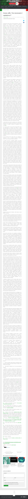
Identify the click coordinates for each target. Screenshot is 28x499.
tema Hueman (10, 497)
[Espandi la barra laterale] (1, 10)
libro (5, 27)
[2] (11, 38)
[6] (3, 422)
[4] (7, 56)
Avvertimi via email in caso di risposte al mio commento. (11, 482)
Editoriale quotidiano (10, 6)
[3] (3, 409)
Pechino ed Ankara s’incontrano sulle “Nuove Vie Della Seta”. (13, 464)
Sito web (5, 480)
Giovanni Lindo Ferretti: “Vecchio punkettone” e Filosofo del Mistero (6, 466)
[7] (3, 425)
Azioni (15, 6)
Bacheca (2, 6)
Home (14, 491)
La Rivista (6, 6)
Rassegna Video (24, 6)
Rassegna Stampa (19, 6)
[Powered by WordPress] (4, 497)
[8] (3, 436)
